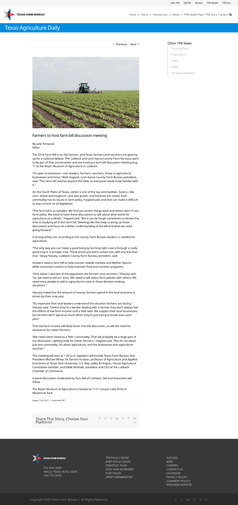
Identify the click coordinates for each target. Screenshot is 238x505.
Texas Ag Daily (180, 48)
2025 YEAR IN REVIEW (120, 469)
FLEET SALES (113, 473)
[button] (230, 14)
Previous (121, 44)
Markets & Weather (183, 73)
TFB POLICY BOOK (117, 458)
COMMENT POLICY (178, 481)
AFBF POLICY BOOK (118, 461)
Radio (174, 67)
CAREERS (172, 465)
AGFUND (172, 458)
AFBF (169, 461)
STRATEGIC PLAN (116, 465)
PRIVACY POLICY (177, 477)
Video (174, 60)
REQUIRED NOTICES (179, 485)
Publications (178, 54)
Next (133, 44)
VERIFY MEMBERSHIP (119, 477)
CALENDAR (173, 473)
